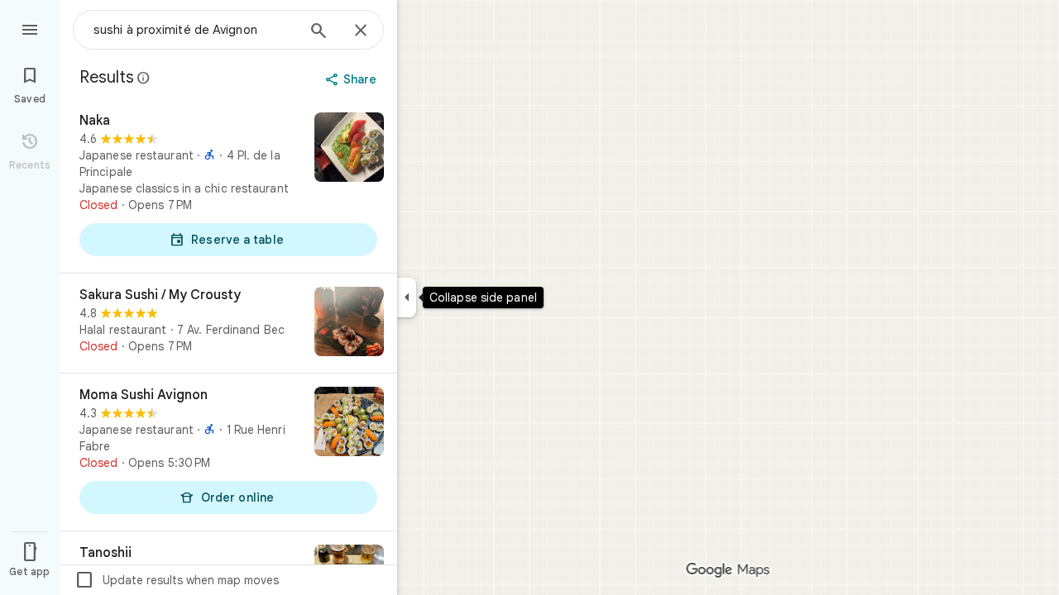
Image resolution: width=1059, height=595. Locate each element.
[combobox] (194, 30)
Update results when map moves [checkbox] (176, 580)
